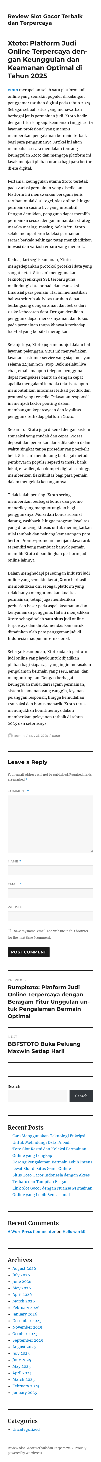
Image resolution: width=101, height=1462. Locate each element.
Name (14, 861)
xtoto (13, 89)
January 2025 (24, 1392)
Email (15, 884)
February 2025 (25, 1386)
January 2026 (24, 1314)
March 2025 (23, 1379)
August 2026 (24, 1268)
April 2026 (22, 1294)
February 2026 (26, 1307)
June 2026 (21, 1281)
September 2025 (27, 1340)
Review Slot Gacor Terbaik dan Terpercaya (45, 19)
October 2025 (25, 1333)
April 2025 (22, 1373)
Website (16, 907)
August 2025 (24, 1346)
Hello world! (73, 1231)
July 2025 (21, 1353)
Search (14, 1086)
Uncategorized (26, 1429)
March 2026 (23, 1301)
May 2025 (21, 1366)
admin (19, 735)
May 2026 (21, 1288)
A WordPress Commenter (32, 1231)
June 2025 (21, 1359)
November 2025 (27, 1327)
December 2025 (27, 1320)
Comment (18, 791)
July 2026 (21, 1275)
